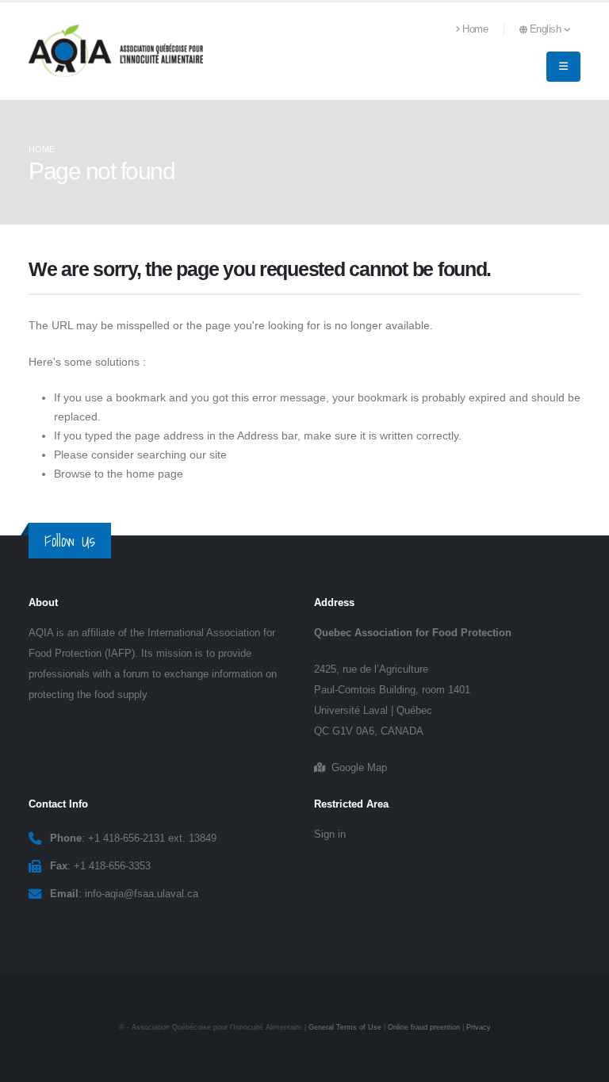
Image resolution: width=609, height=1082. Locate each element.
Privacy (478, 1027)
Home (475, 29)
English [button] (547, 29)
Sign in (330, 834)
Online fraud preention (424, 1027)
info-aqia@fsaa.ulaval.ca (141, 894)
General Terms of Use (344, 1027)
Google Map (356, 767)
